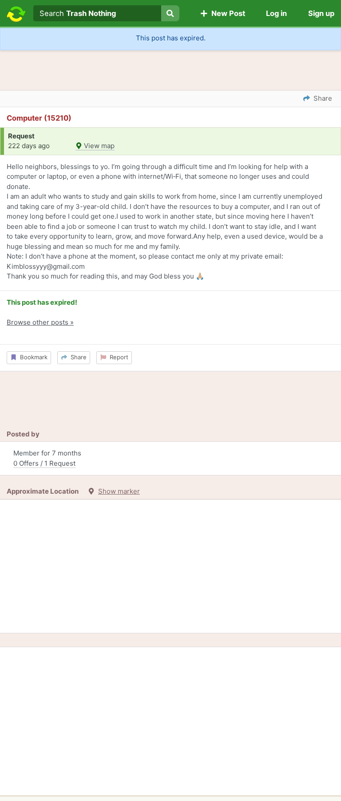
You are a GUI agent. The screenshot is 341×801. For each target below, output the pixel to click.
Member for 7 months (47, 458)
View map (98, 145)
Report (117, 357)
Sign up (321, 13)
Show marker (119, 491)
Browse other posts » (40, 322)
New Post (226, 13)
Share (77, 357)
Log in (276, 13)
